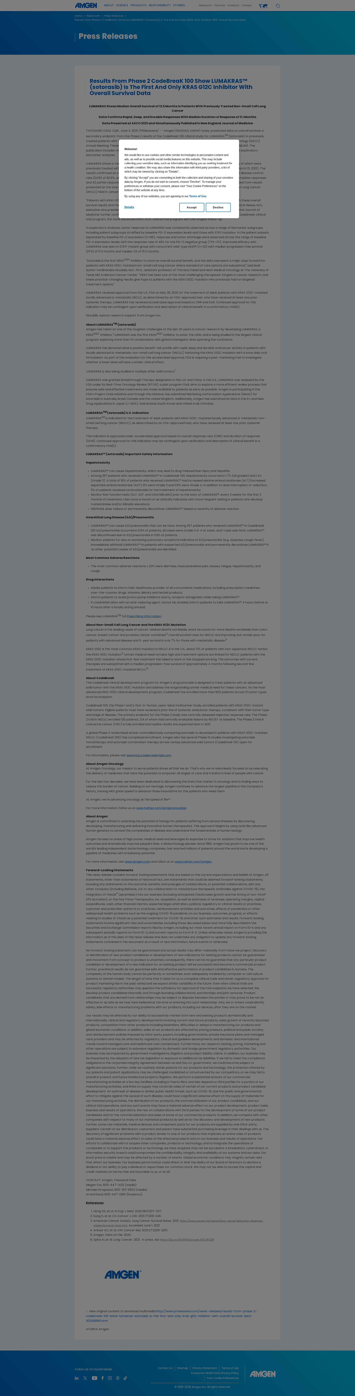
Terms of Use (197, 196)
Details (129, 207)
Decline (218, 207)
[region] (179, 179)
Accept (192, 207)
